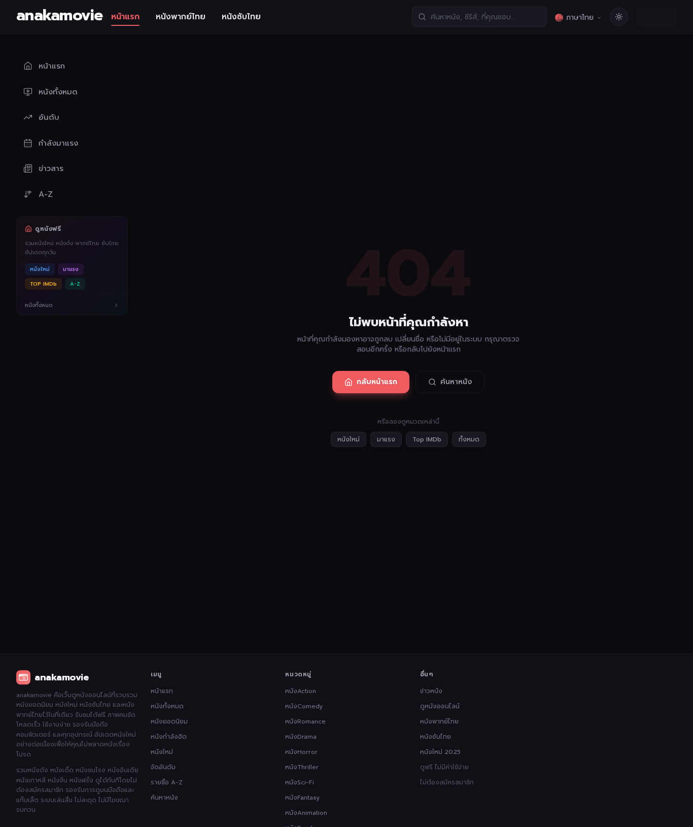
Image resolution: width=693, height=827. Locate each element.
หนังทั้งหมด (167, 706)
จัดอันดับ (163, 767)
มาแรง (71, 269)
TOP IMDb (43, 284)
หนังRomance (305, 721)
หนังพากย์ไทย (180, 17)
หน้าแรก (125, 17)
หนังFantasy (302, 797)
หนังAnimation (306, 812)
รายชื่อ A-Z (167, 782)
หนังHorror (301, 751)
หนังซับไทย (241, 17)
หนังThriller (302, 767)
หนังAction (300, 691)
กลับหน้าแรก (377, 381)
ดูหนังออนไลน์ (440, 706)
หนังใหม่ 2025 (440, 751)
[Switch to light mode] (619, 17)
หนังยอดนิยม (169, 721)
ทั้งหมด (469, 439)
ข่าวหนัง (431, 691)
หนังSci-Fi (299, 782)
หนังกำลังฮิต (169, 736)
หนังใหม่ (40, 269)
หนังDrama (301, 736)
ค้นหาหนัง (456, 381)
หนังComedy (304, 706)
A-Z (75, 284)
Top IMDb (426, 439)
